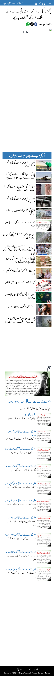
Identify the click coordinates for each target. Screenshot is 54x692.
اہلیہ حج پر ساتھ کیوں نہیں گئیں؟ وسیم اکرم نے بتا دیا (19, 271)
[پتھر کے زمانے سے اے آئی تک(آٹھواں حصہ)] (44, 489)
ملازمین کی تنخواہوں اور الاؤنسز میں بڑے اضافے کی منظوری (19, 211)
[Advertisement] (27, 97)
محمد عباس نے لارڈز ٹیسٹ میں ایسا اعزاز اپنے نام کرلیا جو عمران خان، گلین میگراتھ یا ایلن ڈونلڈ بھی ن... (19, 249)
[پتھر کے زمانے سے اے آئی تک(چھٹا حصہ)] (44, 523)
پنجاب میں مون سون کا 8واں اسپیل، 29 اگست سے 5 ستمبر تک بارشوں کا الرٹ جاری (19, 319)
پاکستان (14, 3)
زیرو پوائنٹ (4, 3)
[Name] (50, 3)
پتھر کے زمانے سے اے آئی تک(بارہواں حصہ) (20, 223)
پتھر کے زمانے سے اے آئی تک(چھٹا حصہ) (21, 517)
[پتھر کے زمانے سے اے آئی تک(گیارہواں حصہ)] (44, 437)
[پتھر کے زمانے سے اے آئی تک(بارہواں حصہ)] (27, 384)
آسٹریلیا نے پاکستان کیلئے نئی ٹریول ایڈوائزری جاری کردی (20, 295)
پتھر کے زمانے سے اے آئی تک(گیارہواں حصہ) (22, 433)
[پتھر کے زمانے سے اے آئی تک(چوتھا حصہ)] (44, 557)
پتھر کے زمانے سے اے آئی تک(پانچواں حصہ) (20, 534)
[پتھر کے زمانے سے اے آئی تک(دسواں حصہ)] (44, 454)
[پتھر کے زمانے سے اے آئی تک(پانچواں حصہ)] (44, 540)
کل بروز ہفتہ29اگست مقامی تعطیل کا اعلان (20, 282)
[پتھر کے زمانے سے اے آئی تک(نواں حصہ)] (44, 472)
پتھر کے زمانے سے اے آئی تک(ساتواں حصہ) (20, 500)
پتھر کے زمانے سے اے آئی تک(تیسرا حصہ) (21, 569)
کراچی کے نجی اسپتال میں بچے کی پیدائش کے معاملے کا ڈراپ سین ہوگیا (19, 187)
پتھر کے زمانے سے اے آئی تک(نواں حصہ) (21, 465)
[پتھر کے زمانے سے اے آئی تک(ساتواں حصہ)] (44, 506)
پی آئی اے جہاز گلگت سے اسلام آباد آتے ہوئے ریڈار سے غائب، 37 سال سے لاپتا (20, 175)
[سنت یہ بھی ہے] (44, 420)
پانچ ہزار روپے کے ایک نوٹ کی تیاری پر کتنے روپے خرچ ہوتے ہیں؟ (20, 259)
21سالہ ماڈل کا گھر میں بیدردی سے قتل (21, 306)
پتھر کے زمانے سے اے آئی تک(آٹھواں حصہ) (20, 483)
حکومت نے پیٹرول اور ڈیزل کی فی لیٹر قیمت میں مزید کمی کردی (20, 199)
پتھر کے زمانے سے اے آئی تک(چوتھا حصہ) (21, 551)
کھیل (9, 3)
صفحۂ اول (19, 3)
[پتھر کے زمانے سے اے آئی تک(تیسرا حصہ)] (44, 575)
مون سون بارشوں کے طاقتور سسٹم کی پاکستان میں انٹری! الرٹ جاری (19, 235)
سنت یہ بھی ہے (30, 414)
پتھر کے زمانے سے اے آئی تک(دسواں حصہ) (20, 448)
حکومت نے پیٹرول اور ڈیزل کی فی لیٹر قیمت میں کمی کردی (20, 163)
